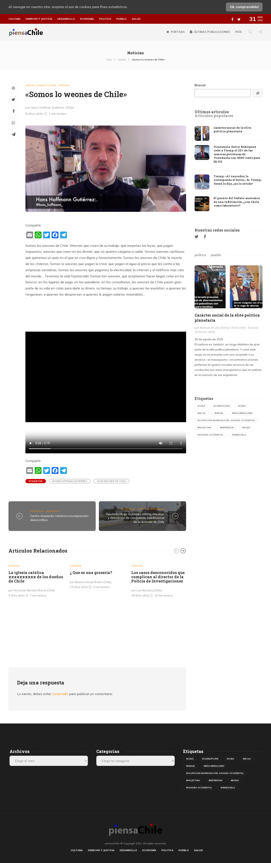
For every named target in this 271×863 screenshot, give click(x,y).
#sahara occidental (211, 434)
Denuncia (128, 509)
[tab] (212, 112)
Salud (136, 19)
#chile (201, 406)
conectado (60, 694)
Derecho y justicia (39, 19)
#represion (227, 427)
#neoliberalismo (242, 413)
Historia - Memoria (44, 511)
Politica (105, 19)
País (238, 32)
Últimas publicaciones (212, 32)
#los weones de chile (111, 481)
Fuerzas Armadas (150, 509)
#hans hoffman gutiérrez (69, 481)
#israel (219, 413)
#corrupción (222, 406)
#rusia (246, 427)
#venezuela (239, 434)
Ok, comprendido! (244, 7)
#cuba (242, 406)
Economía (87, 19)
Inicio (109, 59)
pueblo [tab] (216, 255)
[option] (36, 579)
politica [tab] (200, 255)
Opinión (122, 59)
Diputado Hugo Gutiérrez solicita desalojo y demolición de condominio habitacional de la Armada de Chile (135, 518)
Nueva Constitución (40, 85)
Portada (178, 32)
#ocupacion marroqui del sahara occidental (226, 420)
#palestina (205, 427)
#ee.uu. (202, 413)
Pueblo (121, 19)
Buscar (200, 85)
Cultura (14, 19)
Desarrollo (66, 19)
